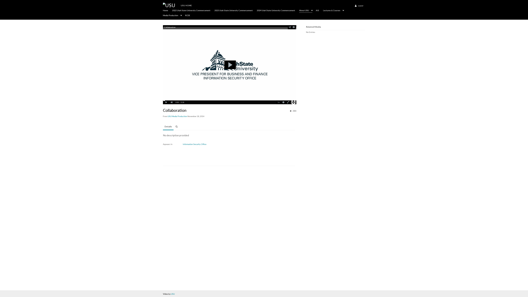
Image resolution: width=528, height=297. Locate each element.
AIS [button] (317, 10)
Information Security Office (194, 144)
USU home (186, 5)
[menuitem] (167, 10)
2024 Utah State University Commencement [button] (276, 10)
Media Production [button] (170, 15)
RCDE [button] (187, 15)
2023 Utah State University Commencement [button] (234, 10)
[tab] (168, 126)
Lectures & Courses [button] (331, 10)
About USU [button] (304, 10)
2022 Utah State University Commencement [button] (191, 10)
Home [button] (165, 10)
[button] (177, 126)
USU (173, 294)
